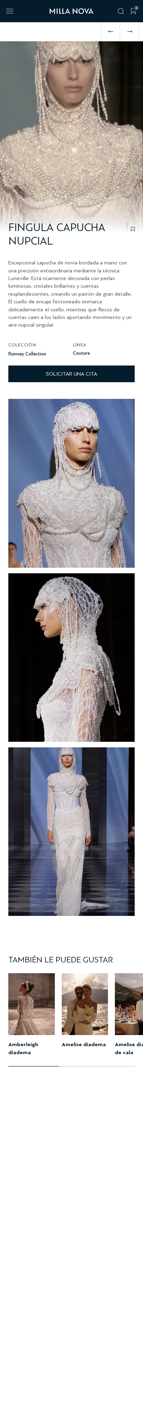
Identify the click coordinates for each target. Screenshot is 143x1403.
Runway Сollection (27, 354)
